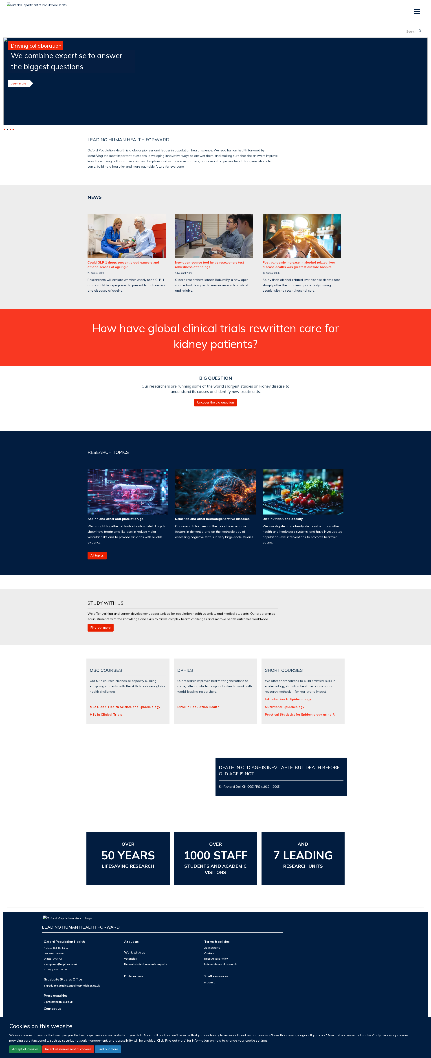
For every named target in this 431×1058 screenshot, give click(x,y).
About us (131, 941)
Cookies (209, 953)
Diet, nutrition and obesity (283, 519)
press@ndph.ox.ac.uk (59, 1001)
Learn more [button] (18, 83)
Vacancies (130, 958)
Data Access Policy (216, 958)
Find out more (108, 1049)
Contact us (52, 1008)
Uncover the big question (215, 402)
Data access (133, 976)
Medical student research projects (145, 964)
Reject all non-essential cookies (68, 1049)
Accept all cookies (25, 1049)
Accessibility (212, 947)
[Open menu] (416, 11)
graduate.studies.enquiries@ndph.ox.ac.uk (73, 985)
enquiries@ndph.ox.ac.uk (61, 964)
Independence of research (220, 964)
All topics (97, 555)
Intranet (209, 982)
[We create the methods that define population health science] (215, 81)
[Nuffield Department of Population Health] (37, 3)
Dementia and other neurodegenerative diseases (212, 519)
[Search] (420, 31)
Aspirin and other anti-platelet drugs (115, 519)
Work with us (134, 952)
